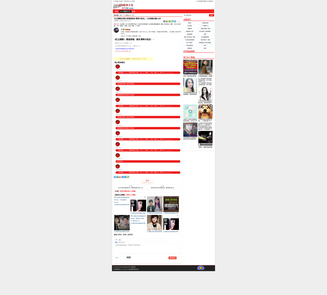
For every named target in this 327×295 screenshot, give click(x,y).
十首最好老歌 (206, 23)
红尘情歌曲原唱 (206, 37)
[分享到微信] (172, 21)
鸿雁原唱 (190, 28)
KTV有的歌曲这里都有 (201, 1)
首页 (116, 11)
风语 (206, 45)
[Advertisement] (51, 283)
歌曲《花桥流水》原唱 (167, 24)
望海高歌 (190, 48)
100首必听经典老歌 (143, 24)
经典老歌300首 (191, 31)
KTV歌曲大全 (125, 11)
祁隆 (206, 34)
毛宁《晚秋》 (120, 25)
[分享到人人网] (125, 177)
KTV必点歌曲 (129, 269)
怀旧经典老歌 (191, 45)
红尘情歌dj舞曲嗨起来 (154, 24)
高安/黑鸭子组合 (132, 24)
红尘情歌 (122, 24)
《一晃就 (137, 25)
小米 (126, 24)
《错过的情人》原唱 (206, 39)
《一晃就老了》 (206, 25)
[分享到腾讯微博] (123, 177)
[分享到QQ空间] (164, 21)
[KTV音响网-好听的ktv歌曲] (123, 6)
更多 (133, 11)
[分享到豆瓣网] (170, 21)
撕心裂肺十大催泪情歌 (206, 31)
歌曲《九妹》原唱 (129, 25)
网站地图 (133, 267)
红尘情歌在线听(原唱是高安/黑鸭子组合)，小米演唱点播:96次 (137, 19)
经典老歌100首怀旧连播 (206, 42)
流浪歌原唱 (191, 34)
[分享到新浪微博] (167, 21)
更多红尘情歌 (119, 195)
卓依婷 (191, 23)
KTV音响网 (115, 1)
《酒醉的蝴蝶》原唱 (206, 28)
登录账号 (123, 242)
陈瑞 (206, 48)
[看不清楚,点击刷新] (129, 257)
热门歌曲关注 (210, 1)
